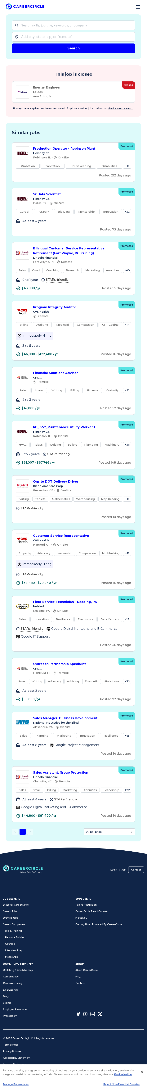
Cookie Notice (123, 1074)
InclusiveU (81, 917)
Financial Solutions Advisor (55, 373)
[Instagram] (85, 1014)
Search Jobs (10, 911)
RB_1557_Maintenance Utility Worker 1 (64, 427)
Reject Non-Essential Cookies (121, 1084)
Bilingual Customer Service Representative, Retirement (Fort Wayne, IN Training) (69, 251)
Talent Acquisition (86, 904)
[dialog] (73, 1078)
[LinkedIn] (92, 1014)
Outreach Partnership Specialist (59, 664)
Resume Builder (14, 937)
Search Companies (14, 924)
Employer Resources (15, 1009)
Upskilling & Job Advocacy (18, 970)
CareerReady (11, 976)
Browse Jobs (10, 917)
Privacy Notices (12, 1051)
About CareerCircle (86, 970)
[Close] (142, 1071)
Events (7, 1002)
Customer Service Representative (61, 536)
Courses (10, 943)
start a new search (120, 108)
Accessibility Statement (16, 1057)
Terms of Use (11, 1044)
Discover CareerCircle (16, 904)
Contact (136, 869)
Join (124, 869)
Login (113, 869)
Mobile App (11, 956)
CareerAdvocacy (13, 983)
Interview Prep (13, 950)
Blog (6, 996)
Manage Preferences (15, 1064)
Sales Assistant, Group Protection (60, 772)
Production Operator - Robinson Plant (64, 148)
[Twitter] (100, 1014)
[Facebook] (78, 1014)
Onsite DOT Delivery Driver (55, 481)
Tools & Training (12, 930)
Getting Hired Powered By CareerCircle (98, 924)
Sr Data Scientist (47, 194)
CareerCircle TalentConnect (92, 911)
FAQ (78, 976)
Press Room (10, 1015)
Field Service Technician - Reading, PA (65, 602)
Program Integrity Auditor (54, 307)
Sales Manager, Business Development (65, 718)
